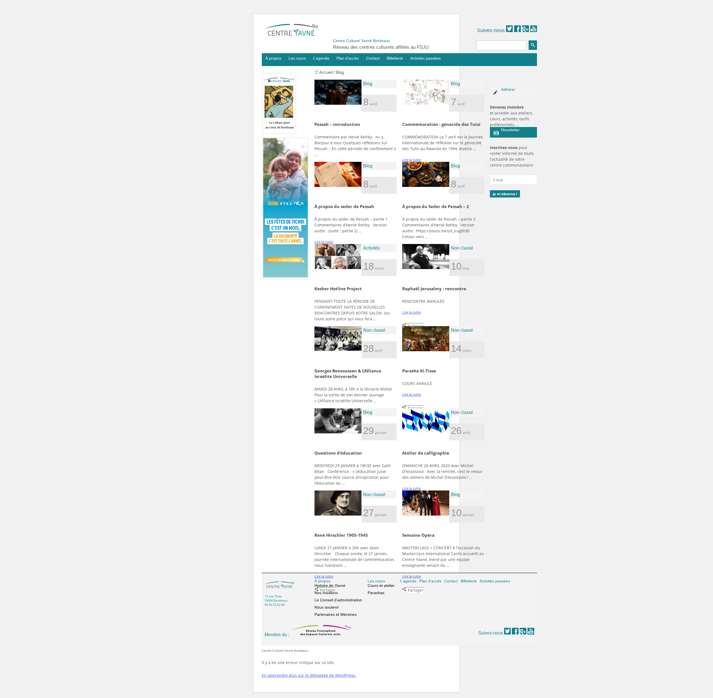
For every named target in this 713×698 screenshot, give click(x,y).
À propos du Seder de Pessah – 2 (435, 206)
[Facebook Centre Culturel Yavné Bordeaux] (517, 30)
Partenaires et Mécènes (335, 614)
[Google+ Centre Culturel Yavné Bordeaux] (525, 30)
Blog (340, 72)
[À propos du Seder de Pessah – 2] (425, 185)
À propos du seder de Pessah (344, 206)
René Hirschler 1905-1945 (341, 535)
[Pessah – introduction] (338, 103)
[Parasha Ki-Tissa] (425, 349)
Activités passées (425, 58)
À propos (273, 58)
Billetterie (395, 58)
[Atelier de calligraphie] (425, 432)
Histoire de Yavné (329, 585)
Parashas (376, 592)
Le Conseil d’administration (338, 600)
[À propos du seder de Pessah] (338, 185)
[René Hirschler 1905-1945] (338, 514)
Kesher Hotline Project (338, 288)
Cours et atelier (381, 585)
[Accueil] (316, 72)
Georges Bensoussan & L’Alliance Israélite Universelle (347, 373)
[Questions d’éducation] (338, 432)
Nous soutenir (326, 607)
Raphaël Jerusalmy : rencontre (434, 288)
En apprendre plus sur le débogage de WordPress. (309, 675)
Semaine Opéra (418, 535)
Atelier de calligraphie (425, 453)
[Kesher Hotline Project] (338, 267)
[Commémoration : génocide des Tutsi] (425, 103)
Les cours (297, 58)
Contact (373, 58)
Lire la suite (411, 159)
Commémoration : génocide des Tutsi (441, 124)
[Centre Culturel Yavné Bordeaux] (292, 34)
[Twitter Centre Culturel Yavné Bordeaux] (509, 30)
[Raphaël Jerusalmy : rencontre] (425, 267)
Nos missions (326, 592)
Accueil (326, 72)
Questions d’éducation (338, 453)
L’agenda (321, 58)
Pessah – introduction (337, 124)
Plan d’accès (347, 58)
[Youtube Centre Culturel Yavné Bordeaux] (533, 30)
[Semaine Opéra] (425, 514)
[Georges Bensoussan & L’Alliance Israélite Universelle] (338, 349)
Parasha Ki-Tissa (419, 371)
